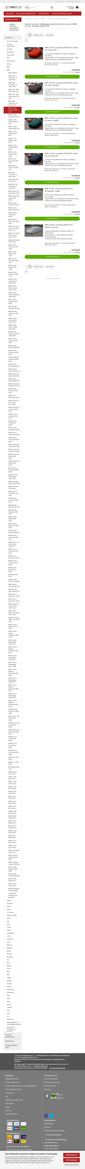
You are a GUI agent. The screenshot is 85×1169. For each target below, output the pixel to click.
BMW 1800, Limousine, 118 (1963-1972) (12, 103)
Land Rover (10, 939)
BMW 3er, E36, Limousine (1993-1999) (13, 313)
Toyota (9, 1004)
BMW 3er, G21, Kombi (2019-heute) (12, 423)
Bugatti (9, 900)
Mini (8, 963)
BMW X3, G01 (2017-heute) (12, 802)
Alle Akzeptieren (71, 1155)
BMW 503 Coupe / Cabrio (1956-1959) (14, 482)
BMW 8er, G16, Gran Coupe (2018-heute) (13, 752)
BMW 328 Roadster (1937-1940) (14, 241)
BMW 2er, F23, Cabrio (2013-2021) (14, 209)
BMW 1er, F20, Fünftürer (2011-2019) (13, 133)
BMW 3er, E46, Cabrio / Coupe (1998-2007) (12, 327)
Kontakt (7, 1107)
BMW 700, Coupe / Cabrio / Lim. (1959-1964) (14, 619)
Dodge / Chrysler (12, 915)
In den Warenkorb (52, 76)
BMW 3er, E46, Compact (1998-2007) (13, 340)
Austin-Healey (11, 61)
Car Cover (9, 13)
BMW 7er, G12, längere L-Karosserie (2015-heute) (13, 703)
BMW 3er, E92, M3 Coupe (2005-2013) (14, 375)
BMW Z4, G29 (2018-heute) (12, 884)
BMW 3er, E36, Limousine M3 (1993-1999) (12, 320)
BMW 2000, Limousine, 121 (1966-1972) (12, 174)
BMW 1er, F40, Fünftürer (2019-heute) (13, 147)
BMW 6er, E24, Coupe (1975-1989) (14, 580)
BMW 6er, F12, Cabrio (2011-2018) (14, 595)
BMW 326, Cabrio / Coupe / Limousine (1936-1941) (13, 228)
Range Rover (10, 989)
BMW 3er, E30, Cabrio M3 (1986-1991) (13, 260)
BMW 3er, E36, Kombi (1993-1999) (14, 307)
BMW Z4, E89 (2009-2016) (12, 880)
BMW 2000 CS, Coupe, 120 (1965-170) (13, 167)
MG (8, 960)
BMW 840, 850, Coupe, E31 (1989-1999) (13, 711)
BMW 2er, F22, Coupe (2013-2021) (14, 204)
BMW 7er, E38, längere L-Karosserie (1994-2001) (13, 650)
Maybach (9, 948)
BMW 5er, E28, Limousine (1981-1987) (13, 500)
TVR (8, 1010)
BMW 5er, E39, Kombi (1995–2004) (12, 519)
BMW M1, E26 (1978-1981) (12, 773)
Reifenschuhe (43, 13)
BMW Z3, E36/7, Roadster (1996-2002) (13, 857)
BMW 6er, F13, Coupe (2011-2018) (14, 600)
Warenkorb (47, 1089)
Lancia (9, 936)
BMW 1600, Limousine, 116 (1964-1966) (12, 84)
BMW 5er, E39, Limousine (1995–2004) (13, 525)
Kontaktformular (49, 1123)
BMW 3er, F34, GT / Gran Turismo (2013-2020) (14, 402)
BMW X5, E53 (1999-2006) (12, 817)
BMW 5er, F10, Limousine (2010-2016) (13, 551)
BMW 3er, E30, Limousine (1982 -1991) (13, 274)
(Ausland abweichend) (69, 63)
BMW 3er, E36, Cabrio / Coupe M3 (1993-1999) (13, 295)
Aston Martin (10, 55)
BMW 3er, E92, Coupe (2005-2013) (14, 370)
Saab (8, 995)
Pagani (9, 978)
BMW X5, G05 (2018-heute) (12, 832)
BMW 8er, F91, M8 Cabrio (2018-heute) (13, 718)
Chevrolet (9, 903)
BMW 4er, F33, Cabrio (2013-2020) (14, 433)
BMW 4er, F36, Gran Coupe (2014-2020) (13, 439)
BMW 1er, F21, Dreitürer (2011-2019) (13, 140)
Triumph (9, 1007)
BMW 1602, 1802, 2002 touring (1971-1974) (14, 96)
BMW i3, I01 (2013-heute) (13, 758)
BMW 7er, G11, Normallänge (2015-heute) (12, 695)
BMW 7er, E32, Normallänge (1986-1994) (12, 642)
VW (8, 1016)
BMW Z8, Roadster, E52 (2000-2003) (14, 889)
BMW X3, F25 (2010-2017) (12, 797)
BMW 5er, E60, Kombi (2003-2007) (14, 531)
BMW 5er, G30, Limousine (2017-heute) (13, 562)
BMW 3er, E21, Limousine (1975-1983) (13, 247)
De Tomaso (10, 912)
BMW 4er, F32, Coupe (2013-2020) (14, 429)
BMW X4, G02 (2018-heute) (12, 812)
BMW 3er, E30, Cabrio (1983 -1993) (12, 253)
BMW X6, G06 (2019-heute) (12, 846)
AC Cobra (9, 49)
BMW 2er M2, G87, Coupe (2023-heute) (13, 198)
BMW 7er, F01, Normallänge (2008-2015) (12, 680)
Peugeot (9, 980)
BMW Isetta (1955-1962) (13, 768)
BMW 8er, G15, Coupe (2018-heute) (12, 745)
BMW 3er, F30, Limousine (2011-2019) (13, 390)
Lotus (8, 942)
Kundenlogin (60, 1)
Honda (9, 927)
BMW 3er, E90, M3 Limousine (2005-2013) (13, 359)
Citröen (9, 906)
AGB (6, 1096)
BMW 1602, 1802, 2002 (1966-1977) (13, 90)
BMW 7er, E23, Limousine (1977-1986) (13, 626)
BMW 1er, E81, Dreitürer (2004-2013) (13, 110)
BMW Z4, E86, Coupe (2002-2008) (14, 875)
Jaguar (9, 930)
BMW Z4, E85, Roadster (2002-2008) (13, 869)
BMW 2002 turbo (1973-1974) (13, 180)
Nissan (9, 969)
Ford (8, 924)
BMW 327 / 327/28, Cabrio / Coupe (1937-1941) (14, 235)
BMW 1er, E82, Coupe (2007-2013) (14, 116)
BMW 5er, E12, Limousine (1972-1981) (13, 493)
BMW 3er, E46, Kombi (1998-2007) (14, 346)
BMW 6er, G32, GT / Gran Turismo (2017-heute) (13, 606)
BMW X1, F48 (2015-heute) (12, 782)
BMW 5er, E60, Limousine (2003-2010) (13, 537)
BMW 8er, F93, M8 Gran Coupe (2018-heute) (13, 732)
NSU (8, 971)
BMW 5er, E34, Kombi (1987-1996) (14, 506)
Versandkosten (9, 1093)
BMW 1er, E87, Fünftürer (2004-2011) (13, 121)
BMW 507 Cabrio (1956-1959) (13, 487)
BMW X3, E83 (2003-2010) (12, 792)
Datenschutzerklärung (42, 1162)
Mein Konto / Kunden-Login (52, 1082)
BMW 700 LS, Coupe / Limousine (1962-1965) (13, 612)
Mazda (9, 951)
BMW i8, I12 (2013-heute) (13, 763)
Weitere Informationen (71, 1164)
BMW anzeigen (12, 73)
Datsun (9, 909)
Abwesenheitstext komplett (13, 1089)
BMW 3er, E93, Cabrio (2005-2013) (14, 380)
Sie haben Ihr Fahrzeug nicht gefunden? (12, 895)
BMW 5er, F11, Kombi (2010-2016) (14, 557)
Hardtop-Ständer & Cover (62, 13)
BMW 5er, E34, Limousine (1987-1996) (13, 512)
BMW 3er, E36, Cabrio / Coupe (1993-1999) (12, 288)
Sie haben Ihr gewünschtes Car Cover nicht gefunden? (21, 1086)
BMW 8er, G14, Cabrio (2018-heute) (12, 738)
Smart (8, 998)
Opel (8, 974)
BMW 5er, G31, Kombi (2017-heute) (12, 569)
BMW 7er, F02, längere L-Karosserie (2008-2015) (13, 688)
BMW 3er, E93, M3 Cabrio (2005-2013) (14, 385)
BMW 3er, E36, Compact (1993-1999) (13, 301)
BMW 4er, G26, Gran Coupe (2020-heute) (13, 470)
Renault (9, 986)
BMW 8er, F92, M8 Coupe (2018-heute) (13, 725)
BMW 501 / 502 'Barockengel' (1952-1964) (12, 476)
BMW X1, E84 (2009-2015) (12, 778)
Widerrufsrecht (9, 1103)
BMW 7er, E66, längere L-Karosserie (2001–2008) (13, 672)
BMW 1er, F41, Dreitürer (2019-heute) (13, 154)
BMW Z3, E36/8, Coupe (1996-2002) (14, 863)
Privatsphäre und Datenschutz (14, 1100)
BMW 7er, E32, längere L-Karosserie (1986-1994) (13, 634)
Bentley (9, 64)
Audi (8, 58)
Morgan (9, 966)
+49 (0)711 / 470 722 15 (51, 1146)
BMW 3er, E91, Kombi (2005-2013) (14, 365)
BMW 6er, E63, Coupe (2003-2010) (14, 585)
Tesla (8, 1001)
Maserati (9, 945)
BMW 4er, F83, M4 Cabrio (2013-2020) (14, 450)
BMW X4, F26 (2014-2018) (12, 807)
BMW (8, 70)
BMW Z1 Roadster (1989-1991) (13, 851)
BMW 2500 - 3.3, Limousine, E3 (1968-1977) (13, 186)
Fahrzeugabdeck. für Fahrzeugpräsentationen (14, 1023)
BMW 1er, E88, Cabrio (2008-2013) (14, 127)
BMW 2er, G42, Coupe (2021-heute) (12, 214)
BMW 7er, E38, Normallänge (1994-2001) (12, 657)
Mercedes (10, 957)
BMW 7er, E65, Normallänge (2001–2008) (12, 664)
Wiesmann (10, 1019)
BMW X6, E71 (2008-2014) (12, 836)
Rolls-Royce (10, 992)
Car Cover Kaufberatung (25, 13)
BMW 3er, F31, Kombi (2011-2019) (14, 396)
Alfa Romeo (10, 52)
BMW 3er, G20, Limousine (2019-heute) (13, 416)
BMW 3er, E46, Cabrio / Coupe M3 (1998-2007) (13, 334)
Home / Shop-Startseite (51, 1079)
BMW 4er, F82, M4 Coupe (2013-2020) (14, 445)
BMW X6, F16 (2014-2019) (12, 841)
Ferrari (9, 918)
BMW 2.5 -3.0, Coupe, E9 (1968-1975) (13, 161)
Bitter (8, 67)
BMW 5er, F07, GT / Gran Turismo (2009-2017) (14, 544)
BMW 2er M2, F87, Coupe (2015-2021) (14, 192)
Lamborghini (10, 933)
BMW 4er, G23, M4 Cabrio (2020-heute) (13, 463)
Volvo (8, 1013)
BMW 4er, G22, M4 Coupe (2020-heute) (13, 456)
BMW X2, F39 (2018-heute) (12, 787)
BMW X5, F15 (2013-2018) (12, 827)
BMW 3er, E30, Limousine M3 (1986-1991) (12, 281)
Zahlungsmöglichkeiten (12, 1079)
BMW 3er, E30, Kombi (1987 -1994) (12, 267)
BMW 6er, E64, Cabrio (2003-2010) (14, 590)
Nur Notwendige (71, 1160)
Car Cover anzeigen (12, 41)
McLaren (9, 954)
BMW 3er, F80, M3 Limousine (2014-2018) (13, 409)
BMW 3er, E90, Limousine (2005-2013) (13, 352)
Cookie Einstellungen (11, 1114)
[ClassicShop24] (13, 7)
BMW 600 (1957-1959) (13, 575)
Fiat (8, 921)
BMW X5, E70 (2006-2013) (12, 822)
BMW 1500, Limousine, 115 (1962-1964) (12, 77)
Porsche (9, 983)
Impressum (8, 1110)
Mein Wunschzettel (74, 1)
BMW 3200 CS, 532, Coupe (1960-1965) (13, 221)
